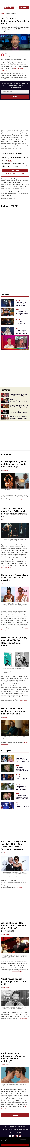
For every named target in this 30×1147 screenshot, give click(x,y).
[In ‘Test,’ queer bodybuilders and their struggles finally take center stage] (15, 480)
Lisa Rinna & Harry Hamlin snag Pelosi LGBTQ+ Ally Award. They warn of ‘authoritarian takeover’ (14, 845)
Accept (15, 1144)
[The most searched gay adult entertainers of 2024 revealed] (5, 417)
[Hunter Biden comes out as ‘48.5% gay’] (7, 321)
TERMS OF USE (11, 1132)
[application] (15, 342)
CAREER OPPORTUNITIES (20, 1127)
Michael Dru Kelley (5, 1064)
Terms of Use (4, 1140)
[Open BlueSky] (13, 1136)
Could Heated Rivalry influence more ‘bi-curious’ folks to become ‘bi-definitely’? (14, 1057)
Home (2, 13)
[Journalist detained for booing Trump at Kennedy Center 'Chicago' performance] (15, 944)
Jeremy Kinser (9, 54)
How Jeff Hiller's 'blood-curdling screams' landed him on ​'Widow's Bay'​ (13, 711)
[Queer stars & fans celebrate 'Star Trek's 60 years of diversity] (15, 594)
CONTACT (7, 1127)
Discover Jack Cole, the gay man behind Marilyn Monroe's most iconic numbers (14, 641)
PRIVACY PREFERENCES (23, 1129)
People (17, 756)
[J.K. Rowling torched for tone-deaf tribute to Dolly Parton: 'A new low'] (7, 758)
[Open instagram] (20, 1136)
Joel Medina (4, 717)
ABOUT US (12, 1127)
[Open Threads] (16, 1136)
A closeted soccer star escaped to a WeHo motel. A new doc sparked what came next (14, 512)
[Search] (17, 8)
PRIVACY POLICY (14, 1129)
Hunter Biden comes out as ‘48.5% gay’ (21, 322)
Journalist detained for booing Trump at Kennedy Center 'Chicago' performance (13, 926)
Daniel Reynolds (5, 470)
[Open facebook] (10, 1136)
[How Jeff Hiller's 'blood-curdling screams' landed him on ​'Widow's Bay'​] (15, 727)
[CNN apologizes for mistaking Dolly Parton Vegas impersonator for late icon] (7, 330)
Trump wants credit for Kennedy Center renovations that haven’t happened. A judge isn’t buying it (21, 305)
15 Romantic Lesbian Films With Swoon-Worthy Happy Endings (19, 406)
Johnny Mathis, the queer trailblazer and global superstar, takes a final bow (19, 412)
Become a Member (15, 170)
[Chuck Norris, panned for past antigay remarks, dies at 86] (15, 998)
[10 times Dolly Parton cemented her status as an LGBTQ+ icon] (5, 395)
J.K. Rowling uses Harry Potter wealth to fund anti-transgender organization (19, 401)
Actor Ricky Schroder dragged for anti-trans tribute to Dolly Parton (22, 797)
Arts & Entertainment (11, 13)
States (17, 802)
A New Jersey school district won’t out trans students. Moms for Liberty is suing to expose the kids (22, 808)
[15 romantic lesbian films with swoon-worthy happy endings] (5, 406)
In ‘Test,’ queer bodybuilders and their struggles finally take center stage (14, 464)
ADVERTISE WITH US (6, 1129)
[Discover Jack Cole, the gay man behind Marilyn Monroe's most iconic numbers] (15, 659)
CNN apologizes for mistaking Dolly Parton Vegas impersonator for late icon (22, 332)
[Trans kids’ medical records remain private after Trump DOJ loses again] (7, 786)
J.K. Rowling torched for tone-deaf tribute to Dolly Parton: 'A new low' (22, 760)
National (18, 300)
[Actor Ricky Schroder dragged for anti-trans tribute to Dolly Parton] (7, 796)
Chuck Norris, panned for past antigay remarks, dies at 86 (14, 981)
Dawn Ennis (4, 583)
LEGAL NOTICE (18, 1132)
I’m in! (15, 97)
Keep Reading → (6, 567)
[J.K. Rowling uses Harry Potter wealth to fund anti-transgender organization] (5, 400)
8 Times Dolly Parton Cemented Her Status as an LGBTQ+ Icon (19, 395)
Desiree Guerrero (5, 519)
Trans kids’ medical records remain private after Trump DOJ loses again (21, 788)
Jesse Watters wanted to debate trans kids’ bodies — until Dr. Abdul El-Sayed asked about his (22, 780)
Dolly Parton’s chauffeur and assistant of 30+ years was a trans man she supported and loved (22, 771)
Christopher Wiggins (6, 852)
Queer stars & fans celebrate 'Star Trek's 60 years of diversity (14, 578)
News (17, 328)
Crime (17, 309)
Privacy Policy (23, 1139)
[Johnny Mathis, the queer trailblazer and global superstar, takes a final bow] (5, 411)
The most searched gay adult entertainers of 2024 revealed (18, 417)
